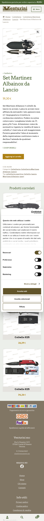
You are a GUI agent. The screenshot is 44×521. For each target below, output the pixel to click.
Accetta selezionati (22, 299)
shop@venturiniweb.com (22, 453)
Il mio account (7, 517)
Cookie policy (22, 506)
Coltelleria (16, 17)
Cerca (22, 517)
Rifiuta (22, 307)
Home (7, 17)
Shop (22, 480)
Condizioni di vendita (22, 510)
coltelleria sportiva (14, 174)
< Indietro (7, 73)
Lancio (15, 19)
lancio (33, 174)
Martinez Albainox (11, 176)
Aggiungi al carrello (13, 156)
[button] (38, 32)
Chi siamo (22, 484)
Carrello (33, 515)
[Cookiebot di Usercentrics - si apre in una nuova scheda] (31, 212)
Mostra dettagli (30, 284)
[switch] (38, 260)
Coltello (27, 174)
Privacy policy (22, 502)
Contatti (22, 488)
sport (21, 176)
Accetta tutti (22, 291)
